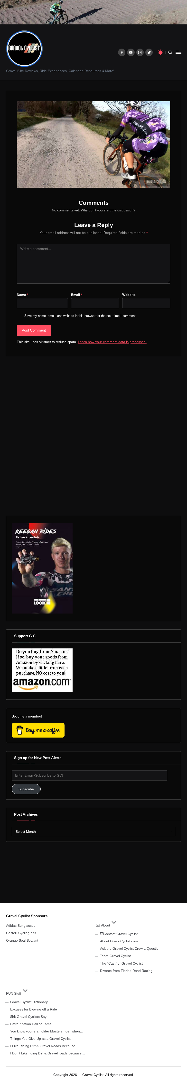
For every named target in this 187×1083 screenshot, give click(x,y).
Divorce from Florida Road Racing (126, 971)
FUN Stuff (13, 993)
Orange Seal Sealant (22, 940)
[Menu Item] (122, 52)
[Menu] (178, 52)
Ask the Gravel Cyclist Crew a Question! (130, 948)
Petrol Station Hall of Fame (31, 1024)
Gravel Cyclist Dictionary (29, 1002)
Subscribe (26, 789)
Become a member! (27, 716)
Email (76, 295)
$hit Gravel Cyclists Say (28, 1017)
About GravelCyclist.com (119, 941)
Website (129, 295)
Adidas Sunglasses (20, 925)
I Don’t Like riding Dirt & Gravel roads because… (47, 1053)
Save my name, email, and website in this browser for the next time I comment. (80, 316)
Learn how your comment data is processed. (112, 342)
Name (22, 295)
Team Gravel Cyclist (115, 956)
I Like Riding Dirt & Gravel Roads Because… (44, 1046)
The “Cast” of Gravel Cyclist (121, 963)
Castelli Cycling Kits (21, 933)
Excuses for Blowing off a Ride (33, 1009)
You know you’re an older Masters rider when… (46, 1031)
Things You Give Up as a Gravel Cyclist (40, 1039)
